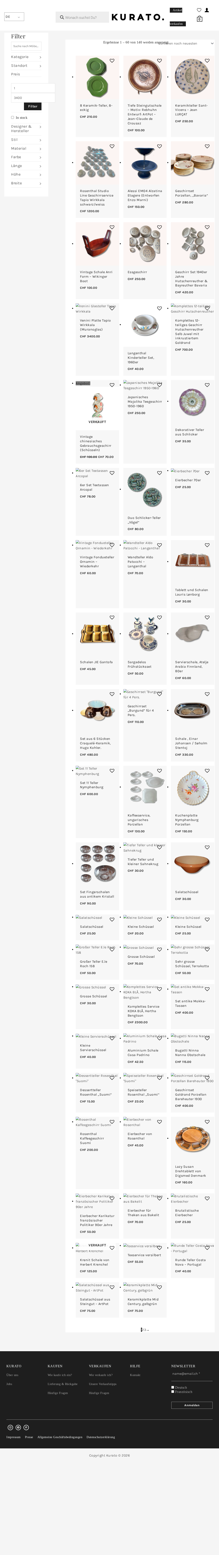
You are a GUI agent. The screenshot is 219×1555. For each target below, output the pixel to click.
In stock (21, 117)
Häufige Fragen (58, 1393)
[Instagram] (10, 1427)
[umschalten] (39, 57)
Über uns (12, 1375)
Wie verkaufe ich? (101, 1375)
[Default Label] (26, 1427)
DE (8, 17)
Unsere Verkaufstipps (103, 1384)
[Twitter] (18, 1427)
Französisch (183, 1392)
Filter (32, 106)
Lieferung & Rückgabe (63, 1384)
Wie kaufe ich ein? (60, 1375)
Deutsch (180, 1387)
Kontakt (135, 1375)
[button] (111, 59)
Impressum (13, 1437)
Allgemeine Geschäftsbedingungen (60, 1437)
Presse (29, 1437)
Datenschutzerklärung (101, 1437)
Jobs (9, 1384)
